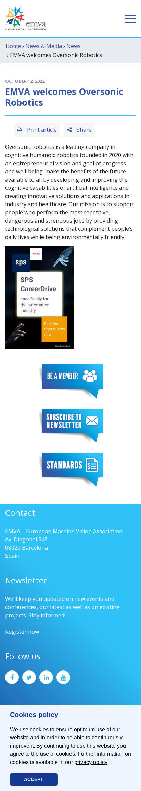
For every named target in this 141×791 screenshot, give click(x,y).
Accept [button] (33, 779)
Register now (22, 631)
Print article (41, 129)
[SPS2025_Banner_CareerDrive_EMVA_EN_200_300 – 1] (39, 297)
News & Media (43, 46)
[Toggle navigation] (130, 19)
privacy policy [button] (90, 762)
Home (13, 46)
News (73, 46)
